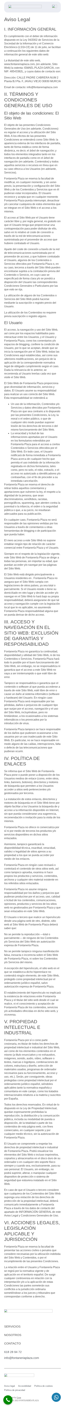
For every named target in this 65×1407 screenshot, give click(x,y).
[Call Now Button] (7, 1400)
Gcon (19, 1397)
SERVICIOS (12, 1326)
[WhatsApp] (56, 1398)
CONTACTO (12, 1343)
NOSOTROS (12, 1335)
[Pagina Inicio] (25, 7)
